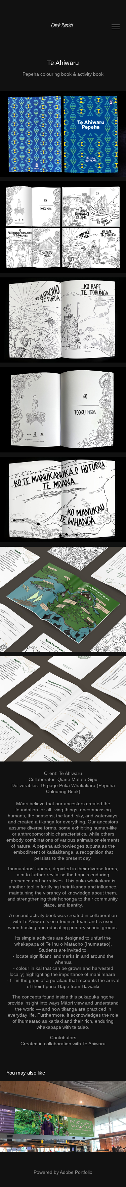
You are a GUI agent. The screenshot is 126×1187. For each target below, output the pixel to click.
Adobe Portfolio (76, 1172)
